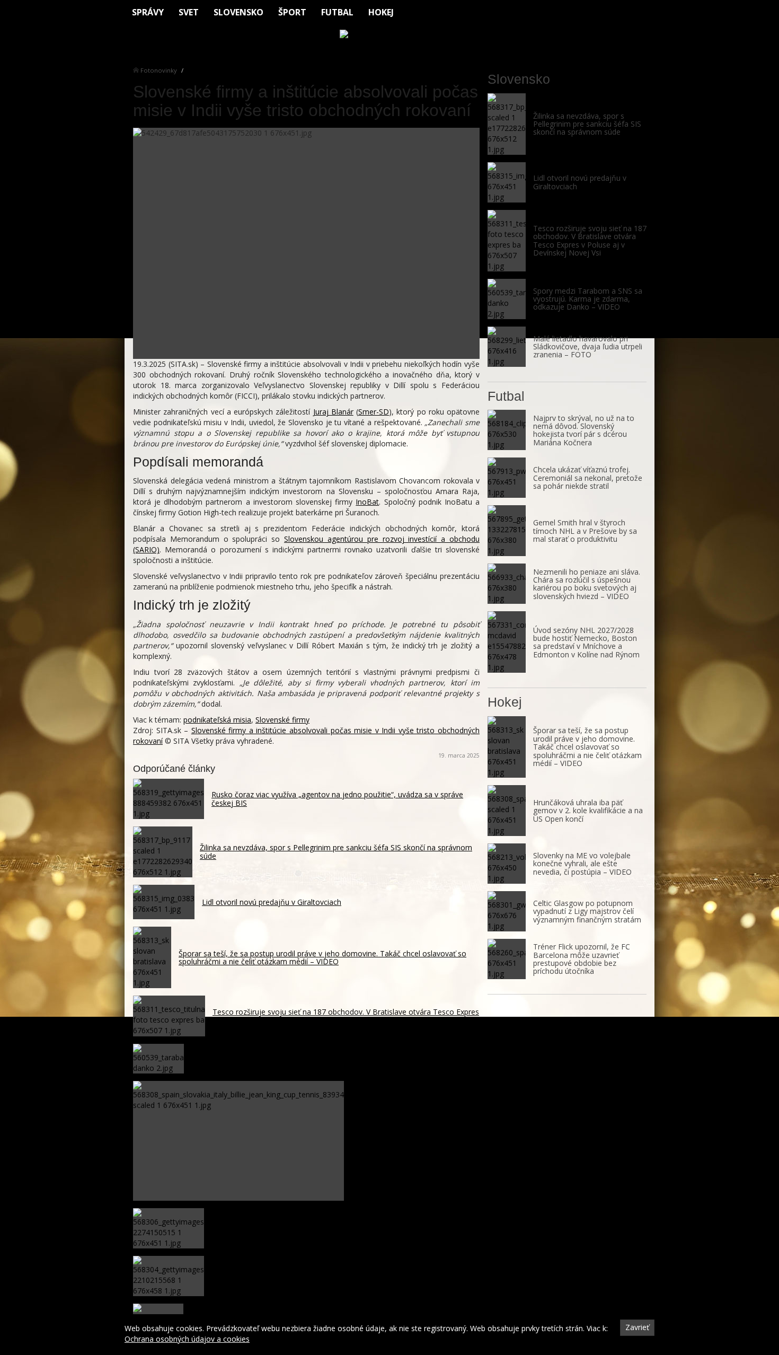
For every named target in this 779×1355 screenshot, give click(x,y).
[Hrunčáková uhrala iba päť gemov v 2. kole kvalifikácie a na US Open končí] (507, 810)
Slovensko (238, 12)
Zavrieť (637, 1327)
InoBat (367, 502)
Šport (292, 12)
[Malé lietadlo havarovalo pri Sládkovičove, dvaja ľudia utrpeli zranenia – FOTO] (507, 347)
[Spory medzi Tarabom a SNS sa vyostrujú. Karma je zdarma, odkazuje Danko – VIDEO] (507, 299)
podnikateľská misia (217, 720)
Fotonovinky (158, 70)
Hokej (381, 12)
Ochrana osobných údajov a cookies (187, 1339)
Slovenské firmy (282, 720)
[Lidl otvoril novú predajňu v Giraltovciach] (507, 182)
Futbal (337, 12)
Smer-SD (373, 412)
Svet (189, 12)
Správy (148, 12)
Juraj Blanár (333, 412)
